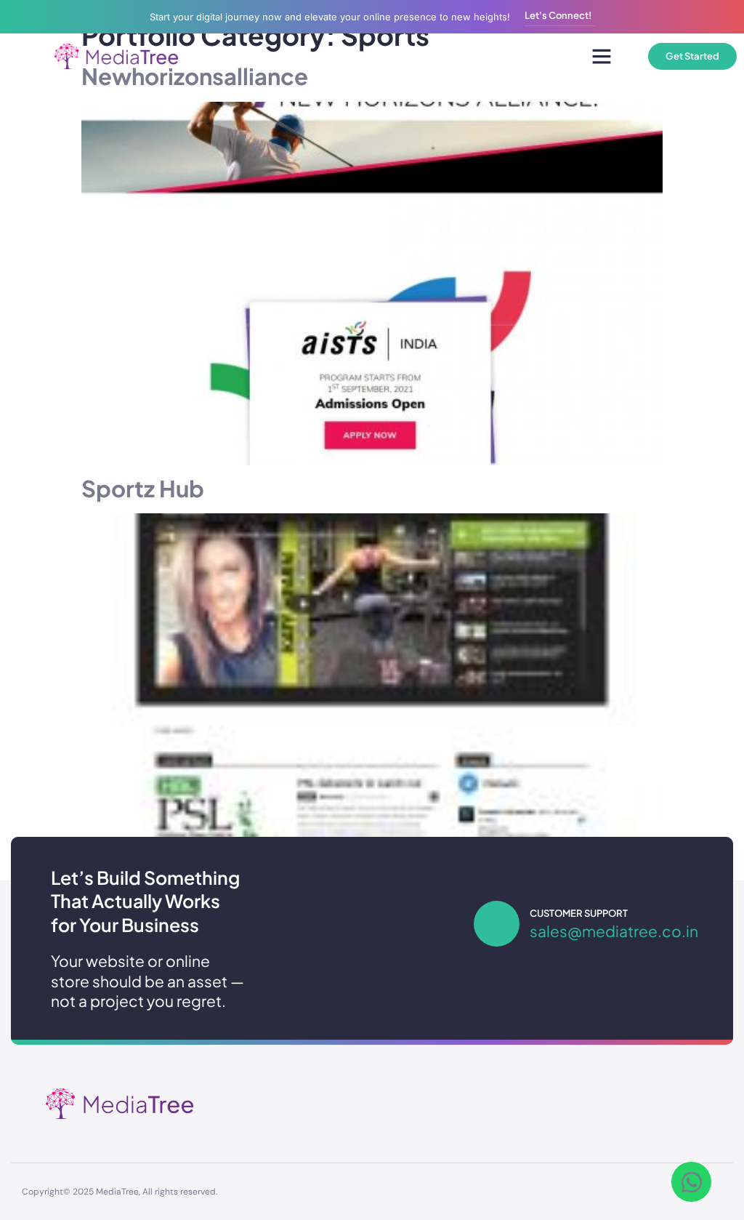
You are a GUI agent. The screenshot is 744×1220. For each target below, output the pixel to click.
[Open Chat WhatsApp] (691, 1182)
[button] (601, 56)
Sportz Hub (142, 488)
